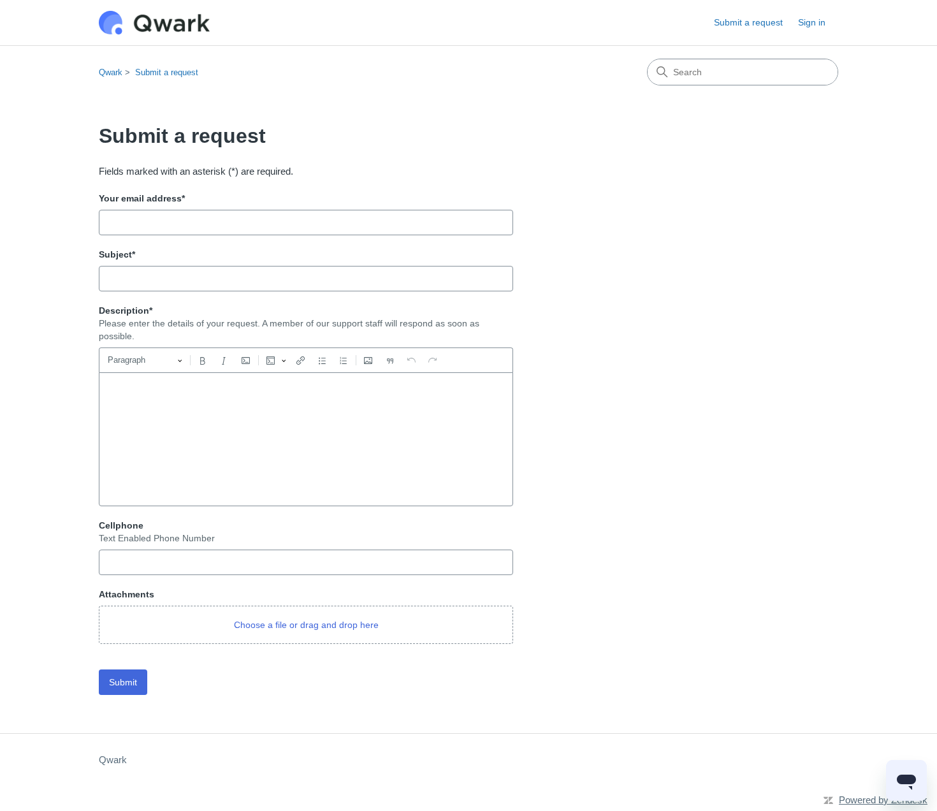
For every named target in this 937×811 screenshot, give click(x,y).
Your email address (142, 198)
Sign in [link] (811, 22)
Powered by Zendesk (883, 799)
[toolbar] (305, 360)
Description (125, 310)
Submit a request (748, 22)
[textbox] (306, 439)
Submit (123, 682)
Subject (117, 254)
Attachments (126, 594)
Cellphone (121, 525)
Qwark (110, 72)
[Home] (154, 22)
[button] (306, 625)
